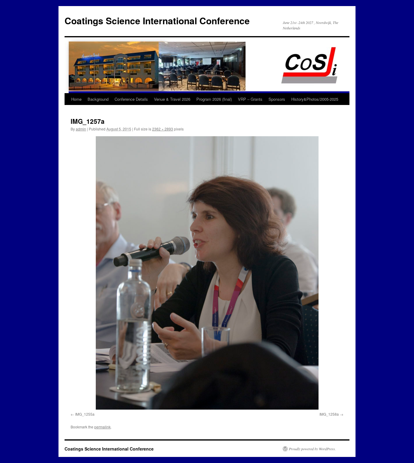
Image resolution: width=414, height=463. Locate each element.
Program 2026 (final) (214, 99)
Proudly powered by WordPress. (312, 448)
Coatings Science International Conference (157, 20)
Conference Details (131, 99)
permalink (102, 426)
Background (98, 99)
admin (81, 128)
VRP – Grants (250, 99)
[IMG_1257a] (207, 273)
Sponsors (277, 99)
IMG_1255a (85, 414)
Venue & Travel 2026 (172, 99)
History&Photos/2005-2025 (314, 99)
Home (76, 99)
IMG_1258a (329, 414)
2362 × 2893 (162, 128)
